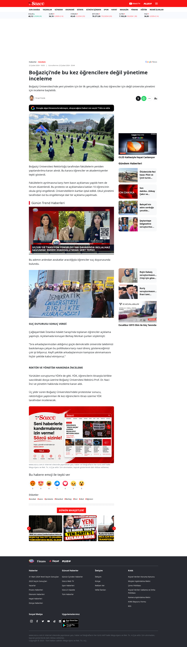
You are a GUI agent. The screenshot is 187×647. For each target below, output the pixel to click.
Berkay (69, 499)
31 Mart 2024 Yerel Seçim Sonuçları (44, 577)
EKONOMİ (70, 9)
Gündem (42, 62)
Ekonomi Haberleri (37, 594)
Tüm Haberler (68, 594)
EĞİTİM (144, 9)
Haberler (33, 570)
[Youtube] (48, 621)
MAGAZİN (124, 9)
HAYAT (114, 9)
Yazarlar (32, 585)
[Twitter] (42, 621)
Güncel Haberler (70, 570)
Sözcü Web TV (68, 581)
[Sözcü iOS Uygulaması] (70, 620)
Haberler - (33, 62)
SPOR (106, 9)
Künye (97, 581)
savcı (41, 499)
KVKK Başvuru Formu (137, 601)
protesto (49, 499)
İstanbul (59, 499)
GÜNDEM (59, 9)
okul (82, 499)
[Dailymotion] (54, 621)
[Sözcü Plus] (66, 561)
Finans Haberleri (36, 590)
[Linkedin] (60, 621)
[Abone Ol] (151, 61)
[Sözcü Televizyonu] (31, 561)
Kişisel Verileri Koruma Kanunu (141, 577)
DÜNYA (80, 9)
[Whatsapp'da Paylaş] (143, 98)
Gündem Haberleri (130, 163)
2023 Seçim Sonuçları (38, 581)
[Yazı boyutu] (155, 98)
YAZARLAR (47, 9)
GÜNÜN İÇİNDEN (93, 9)
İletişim (98, 577)
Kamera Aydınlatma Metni (139, 597)
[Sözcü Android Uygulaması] (70, 625)
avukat (33, 499)
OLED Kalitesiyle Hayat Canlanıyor (137, 157)
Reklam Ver (100, 585)
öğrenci (90, 499)
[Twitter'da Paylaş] (138, 98)
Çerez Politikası (134, 585)
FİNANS (134, 9)
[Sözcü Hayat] (54, 561)
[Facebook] (37, 621)
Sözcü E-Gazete (68, 590)
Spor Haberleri (68, 585)
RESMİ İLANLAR (156, 9)
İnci (75, 499)
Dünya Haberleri (36, 603)
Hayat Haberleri (35, 598)
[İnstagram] (31, 621)
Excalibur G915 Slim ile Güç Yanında (137, 325)
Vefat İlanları (100, 590)
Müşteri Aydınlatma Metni (139, 581)
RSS (129, 606)
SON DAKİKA (34, 9)
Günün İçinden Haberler (72, 577)
